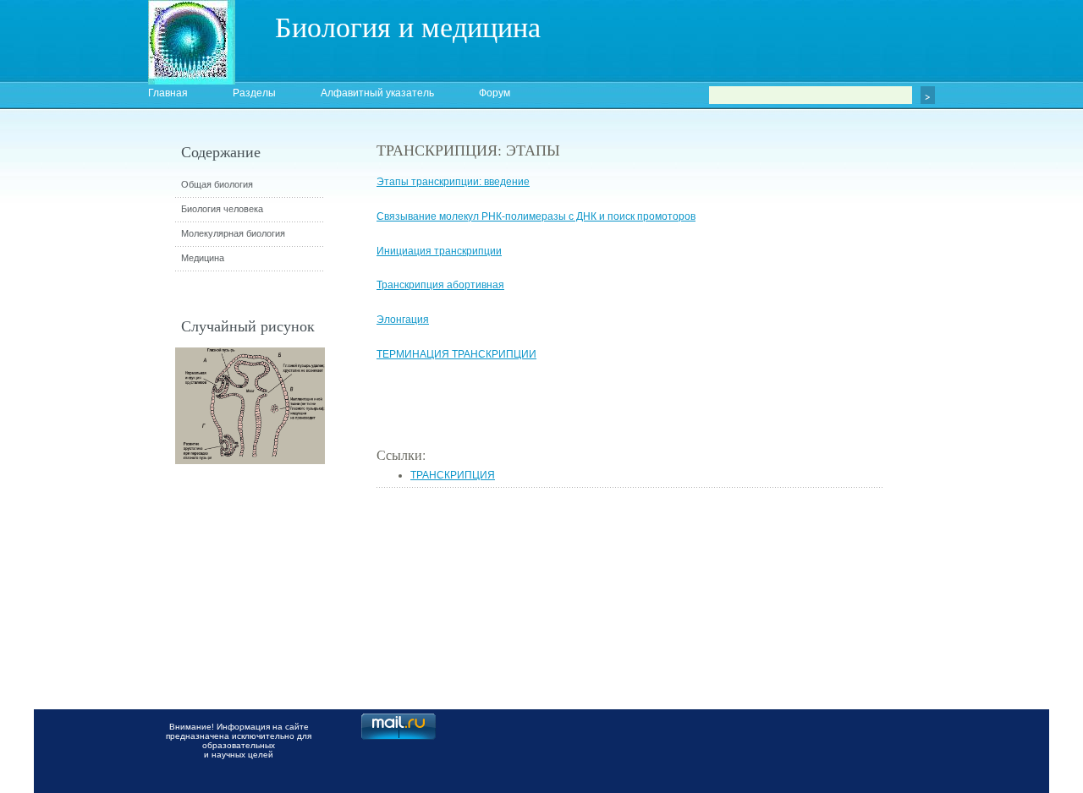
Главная (168, 93)
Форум (494, 93)
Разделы (254, 93)
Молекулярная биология (233, 233)
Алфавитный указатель (377, 93)
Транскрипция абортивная (440, 285)
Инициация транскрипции (439, 251)
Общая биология (217, 184)
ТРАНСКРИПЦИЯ (452, 475)
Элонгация (403, 319)
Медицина (202, 258)
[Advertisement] (977, 443)
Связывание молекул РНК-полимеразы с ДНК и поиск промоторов (536, 216)
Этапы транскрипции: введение (453, 182)
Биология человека (222, 209)
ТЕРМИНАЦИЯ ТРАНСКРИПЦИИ (456, 354)
